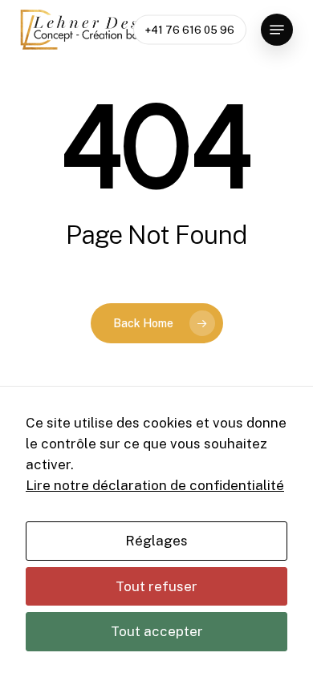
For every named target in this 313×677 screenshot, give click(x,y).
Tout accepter (157, 631)
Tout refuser (156, 586)
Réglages (156, 541)
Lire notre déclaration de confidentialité (155, 485)
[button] (277, 30)
